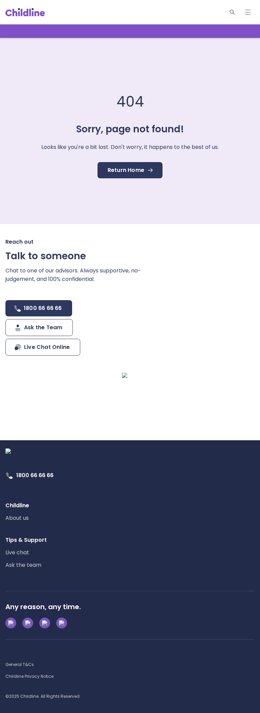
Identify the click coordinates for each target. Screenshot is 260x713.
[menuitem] (17, 511)
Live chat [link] (17, 552)
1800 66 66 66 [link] (34, 475)
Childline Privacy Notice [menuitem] (29, 676)
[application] (130, 356)
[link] (25, 12)
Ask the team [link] (23, 565)
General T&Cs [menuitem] (19, 664)
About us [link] (17, 518)
